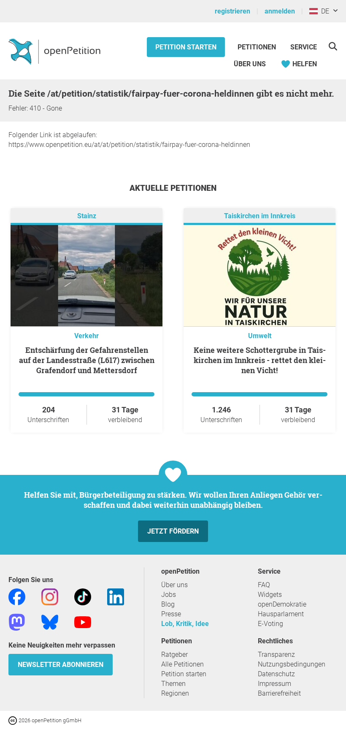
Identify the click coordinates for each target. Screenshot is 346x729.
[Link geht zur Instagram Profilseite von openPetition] (49, 596)
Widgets (270, 595)
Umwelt (259, 336)
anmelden (280, 11)
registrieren (232, 11)
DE (323, 11)
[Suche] (332, 46)
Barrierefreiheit (279, 693)
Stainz (86, 216)
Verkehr (86, 336)
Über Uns (250, 64)
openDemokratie (282, 604)
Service (303, 47)
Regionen (175, 693)
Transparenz (276, 654)
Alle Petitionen (182, 664)
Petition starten (185, 47)
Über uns (174, 585)
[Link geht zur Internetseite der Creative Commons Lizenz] (13, 720)
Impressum (274, 684)
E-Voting (270, 624)
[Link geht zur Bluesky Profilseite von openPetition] (49, 622)
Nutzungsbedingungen (291, 664)
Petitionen (258, 47)
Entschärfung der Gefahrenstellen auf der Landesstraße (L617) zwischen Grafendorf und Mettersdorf (86, 360)
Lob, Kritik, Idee (185, 624)
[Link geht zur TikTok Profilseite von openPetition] (82, 596)
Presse (171, 614)
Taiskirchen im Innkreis (259, 216)
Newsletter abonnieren (60, 665)
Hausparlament (281, 614)
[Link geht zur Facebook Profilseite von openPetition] (16, 596)
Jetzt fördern (173, 531)
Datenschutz (276, 674)
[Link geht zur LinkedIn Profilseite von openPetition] (115, 596)
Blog (168, 604)
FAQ (264, 585)
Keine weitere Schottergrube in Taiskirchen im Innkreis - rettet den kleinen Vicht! (260, 360)
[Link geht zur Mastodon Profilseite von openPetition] (16, 622)
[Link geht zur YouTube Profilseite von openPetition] (82, 622)
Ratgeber (174, 654)
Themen (173, 684)
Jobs (168, 595)
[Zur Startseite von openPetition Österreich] (55, 51)
